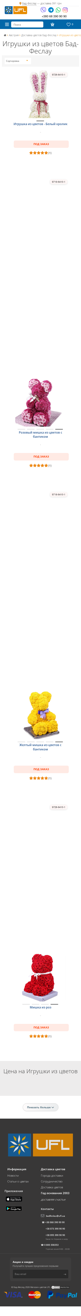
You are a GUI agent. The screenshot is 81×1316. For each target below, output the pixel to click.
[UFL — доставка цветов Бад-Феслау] (16, 10)
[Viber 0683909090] (43, 11)
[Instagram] (65, 11)
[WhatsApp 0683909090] (58, 11)
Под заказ (41, 144)
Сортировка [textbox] (12, 61)
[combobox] (17, 61)
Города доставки (52, 1175)
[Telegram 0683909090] (51, 11)
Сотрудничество (52, 1181)
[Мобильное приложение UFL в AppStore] (14, 1199)
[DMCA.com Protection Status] (60, 1287)
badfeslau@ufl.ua (55, 1215)
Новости (13, 1175)
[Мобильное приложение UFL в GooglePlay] (14, 1208)
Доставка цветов (52, 1187)
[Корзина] (51, 24)
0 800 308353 (51, 1244)
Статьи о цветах (18, 1181)
